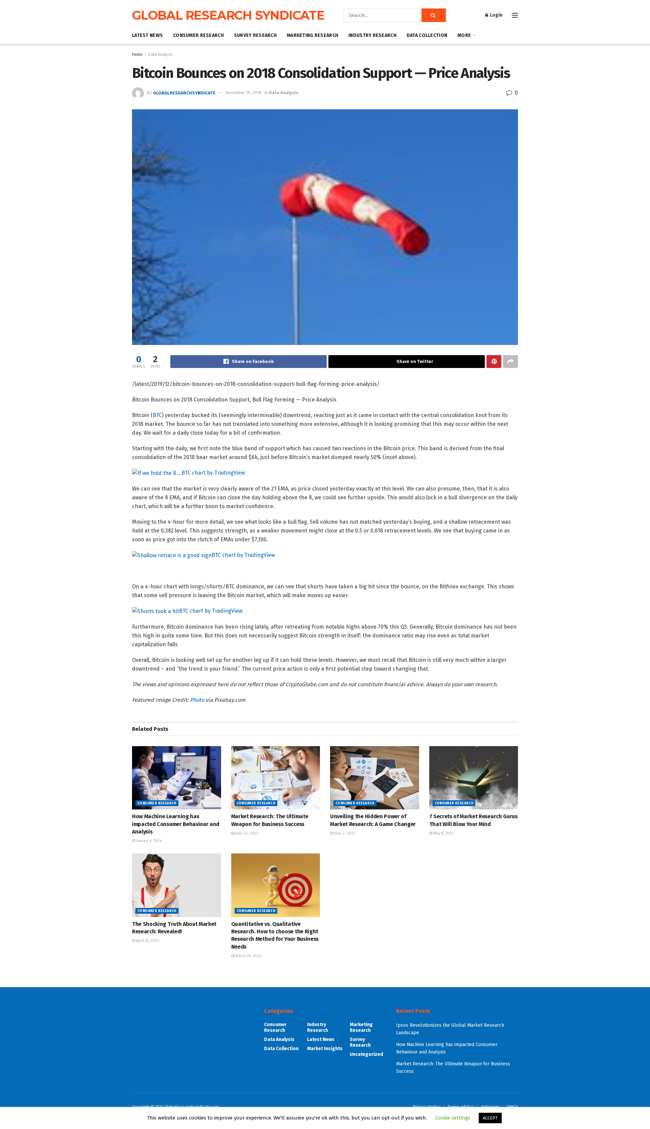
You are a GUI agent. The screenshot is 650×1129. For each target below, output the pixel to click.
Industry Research (372, 35)
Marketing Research (312, 35)
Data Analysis (160, 54)
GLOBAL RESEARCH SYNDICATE (228, 15)
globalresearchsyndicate (184, 92)
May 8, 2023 (443, 833)
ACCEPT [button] (490, 1118)
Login (495, 15)
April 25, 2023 (147, 940)
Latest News (147, 35)
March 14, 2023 (247, 956)
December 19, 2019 (243, 92)
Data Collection (427, 35)
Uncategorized (366, 1054)
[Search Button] (433, 15)
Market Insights (325, 1048)
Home (137, 54)
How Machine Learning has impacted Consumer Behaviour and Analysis (175, 824)
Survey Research (255, 35)
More (464, 35)
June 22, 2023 (246, 833)
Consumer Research (198, 35)
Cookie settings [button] (452, 1118)
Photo (197, 700)
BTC (157, 415)
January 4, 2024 (148, 841)
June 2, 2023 (344, 833)
